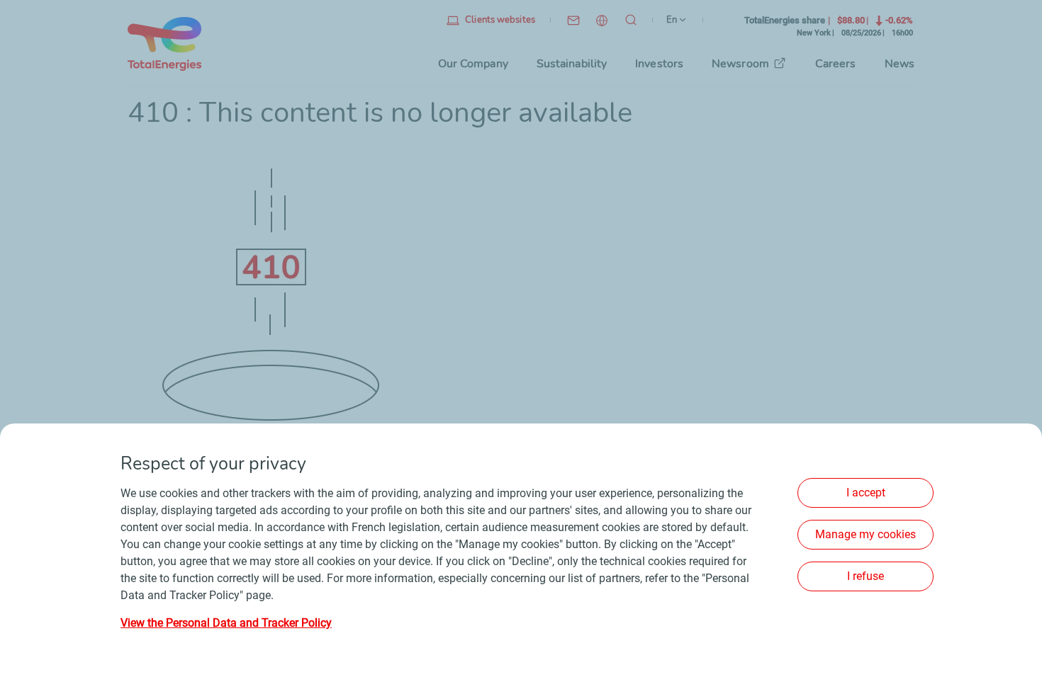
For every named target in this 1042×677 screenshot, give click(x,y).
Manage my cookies (865, 534)
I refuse (865, 576)
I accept (865, 492)
